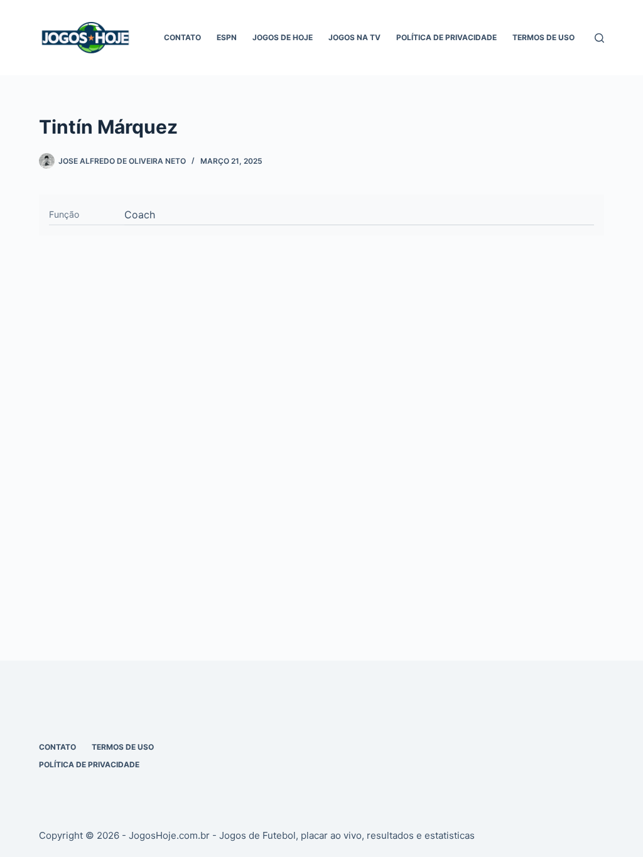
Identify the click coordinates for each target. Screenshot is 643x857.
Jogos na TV (354, 37)
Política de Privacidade (446, 37)
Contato (182, 37)
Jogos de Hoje (282, 37)
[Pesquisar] (599, 38)
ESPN (227, 37)
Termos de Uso (543, 37)
